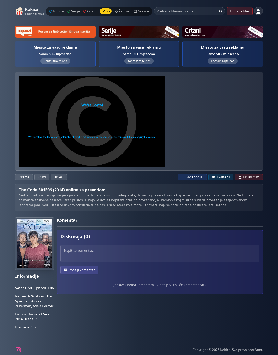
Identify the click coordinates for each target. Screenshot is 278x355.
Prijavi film (251, 177)
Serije (75, 11)
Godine (143, 11)
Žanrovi (124, 11)
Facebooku (194, 177)
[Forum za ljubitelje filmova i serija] (55, 32)
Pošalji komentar (82, 270)
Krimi (42, 177)
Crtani (91, 11)
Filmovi (58, 11)
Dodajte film (239, 11)
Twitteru (223, 177)
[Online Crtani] (222, 32)
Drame (24, 177)
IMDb (105, 11)
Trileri (59, 177)
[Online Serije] (139, 32)
